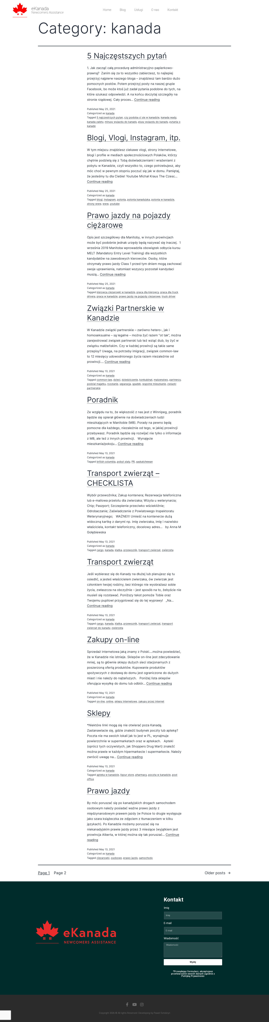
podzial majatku (96, 383)
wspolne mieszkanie (154, 383)
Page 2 (60, 873)
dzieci (116, 379)
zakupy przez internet (151, 701)
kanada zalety (95, 121)
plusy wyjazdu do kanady (153, 121)
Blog (123, 10)
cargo (100, 550)
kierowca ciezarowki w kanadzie (116, 292)
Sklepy (99, 713)
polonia (121, 199)
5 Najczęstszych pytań (127, 55)
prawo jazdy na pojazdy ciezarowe (139, 296)
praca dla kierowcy (148, 292)
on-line (101, 701)
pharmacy (141, 774)
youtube (115, 203)
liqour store (127, 774)
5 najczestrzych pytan (110, 117)
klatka (118, 550)
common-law (104, 379)
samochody (146, 857)
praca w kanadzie (107, 296)
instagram (110, 199)
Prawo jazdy (108, 790)
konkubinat (145, 379)
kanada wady (168, 117)
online (109, 701)
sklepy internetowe (126, 701)
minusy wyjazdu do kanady (121, 121)
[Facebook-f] (127, 1004)
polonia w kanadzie (162, 199)
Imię (166, 907)
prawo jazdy (130, 857)
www (106, 203)
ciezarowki (103, 857)
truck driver (168, 296)
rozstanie (112, 383)
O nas (155, 10)
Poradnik (102, 399)
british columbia (106, 461)
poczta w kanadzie (159, 774)
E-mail (168, 923)
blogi (100, 199)
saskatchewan (144, 461)
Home (107, 10)
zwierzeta (167, 550)
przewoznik (130, 550)
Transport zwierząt (120, 561)
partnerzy (175, 379)
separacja (125, 383)
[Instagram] (142, 1004)
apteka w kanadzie (108, 774)
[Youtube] (135, 1004)
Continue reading (147, 100)
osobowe (116, 857)
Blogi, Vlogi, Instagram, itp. (133, 137)
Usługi (138, 10)
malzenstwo (161, 379)
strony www (94, 203)
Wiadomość (171, 938)
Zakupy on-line (113, 639)
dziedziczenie (130, 379)
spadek (136, 383)
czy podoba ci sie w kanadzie (141, 117)
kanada (110, 113)
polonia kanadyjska (138, 199)
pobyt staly (123, 461)
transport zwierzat (149, 550)
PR (133, 461)
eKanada (40, 8)
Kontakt (173, 10)
